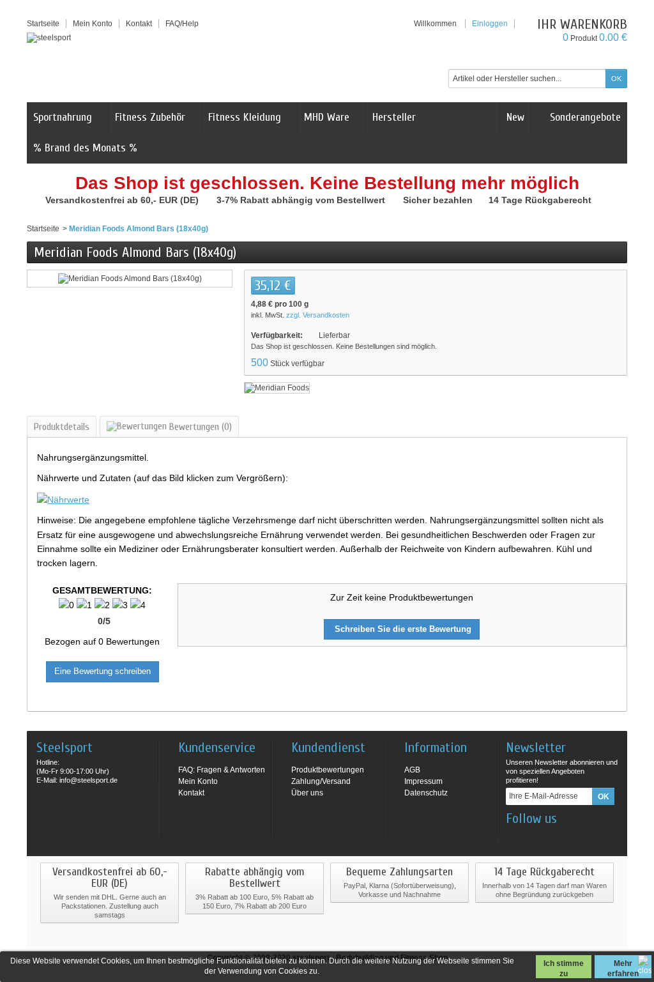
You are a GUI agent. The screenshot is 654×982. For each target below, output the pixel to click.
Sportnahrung (62, 117)
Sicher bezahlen (439, 200)
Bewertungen (199, 427)
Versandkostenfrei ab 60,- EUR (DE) (123, 200)
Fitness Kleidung (244, 117)
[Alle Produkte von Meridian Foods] (277, 387)
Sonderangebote (584, 117)
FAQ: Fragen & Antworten (221, 769)
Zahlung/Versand (321, 781)
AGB (412, 769)
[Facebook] (515, 838)
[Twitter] (557, 838)
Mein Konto (92, 23)
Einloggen (490, 23)
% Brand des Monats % (85, 148)
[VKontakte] (578, 838)
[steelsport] (49, 37)
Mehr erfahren (623, 968)
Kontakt (191, 792)
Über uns (307, 792)
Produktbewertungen (327, 769)
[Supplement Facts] (63, 499)
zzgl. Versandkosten (317, 315)
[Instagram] (536, 838)
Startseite (43, 228)
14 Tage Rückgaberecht (541, 200)
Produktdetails (61, 427)
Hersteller (394, 117)
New (515, 117)
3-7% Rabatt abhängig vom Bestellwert (302, 200)
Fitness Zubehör (150, 117)
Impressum (423, 781)
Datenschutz (426, 792)
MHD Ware (326, 117)
